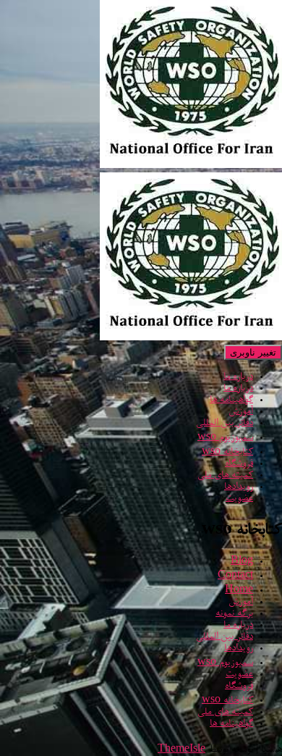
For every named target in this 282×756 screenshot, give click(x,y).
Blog (242, 562)
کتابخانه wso (227, 452)
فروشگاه (239, 464)
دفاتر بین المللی (224, 423)
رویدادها (238, 487)
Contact (235, 576)
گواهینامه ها (231, 400)
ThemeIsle (181, 750)
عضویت (239, 499)
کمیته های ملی (225, 476)
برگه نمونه (234, 614)
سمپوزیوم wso (225, 438)
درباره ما (238, 377)
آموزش (240, 412)
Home (239, 591)
